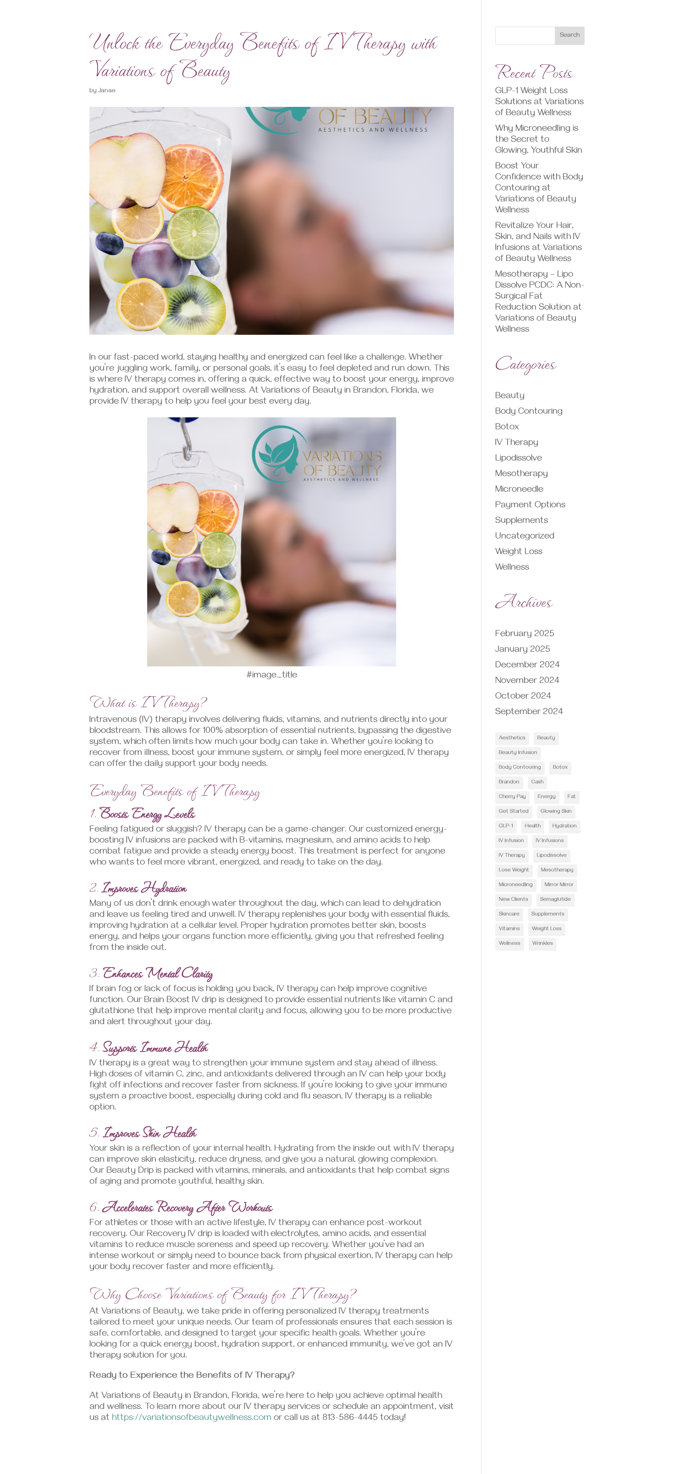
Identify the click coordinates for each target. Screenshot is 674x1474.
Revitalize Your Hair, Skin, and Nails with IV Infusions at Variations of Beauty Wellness (538, 243)
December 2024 (527, 666)
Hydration (564, 826)
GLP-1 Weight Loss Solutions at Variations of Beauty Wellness (539, 103)
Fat (572, 797)
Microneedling (516, 885)
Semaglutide (555, 900)
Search (570, 36)
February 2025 (524, 635)
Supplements (521, 521)
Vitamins (509, 929)
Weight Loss (518, 553)
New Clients (513, 900)
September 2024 (529, 713)
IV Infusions (550, 841)
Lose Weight (514, 870)
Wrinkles (542, 944)
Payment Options (530, 506)
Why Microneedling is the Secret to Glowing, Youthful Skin (538, 140)
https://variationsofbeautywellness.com (191, 1418)
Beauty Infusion (518, 753)
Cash (537, 782)
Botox (507, 428)
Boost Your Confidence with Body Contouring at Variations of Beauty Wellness (539, 189)
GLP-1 (506, 826)
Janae (107, 91)
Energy (547, 797)
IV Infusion (511, 841)
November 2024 (527, 681)
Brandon (509, 782)
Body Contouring (529, 412)
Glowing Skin (556, 812)
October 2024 (523, 697)
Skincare (509, 914)
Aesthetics (512, 738)
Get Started (514, 812)
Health (533, 826)
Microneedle (519, 490)
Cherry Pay (512, 797)
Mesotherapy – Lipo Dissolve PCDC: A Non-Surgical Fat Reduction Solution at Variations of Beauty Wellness (540, 303)
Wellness (512, 568)
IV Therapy (516, 443)
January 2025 (522, 650)
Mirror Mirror (559, 885)
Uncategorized (524, 537)
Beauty (510, 397)
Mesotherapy (521, 475)
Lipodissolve (518, 459)
